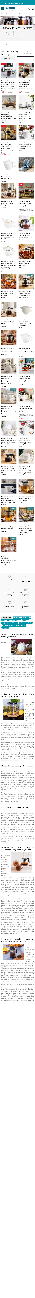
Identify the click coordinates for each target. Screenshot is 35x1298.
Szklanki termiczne (7, 625)
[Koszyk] (32, 9)
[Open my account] (29, 9)
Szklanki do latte (13, 623)
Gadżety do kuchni (26, 169)
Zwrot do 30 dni (9, 580)
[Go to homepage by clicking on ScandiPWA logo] (10, 9)
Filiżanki (17, 625)
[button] (8, 58)
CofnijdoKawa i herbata (10, 44)
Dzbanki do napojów (15, 620)
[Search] (25, 9)
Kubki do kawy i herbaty (26, 623)
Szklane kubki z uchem (20, 617)
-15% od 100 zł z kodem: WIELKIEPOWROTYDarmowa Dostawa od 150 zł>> (17, 2)
